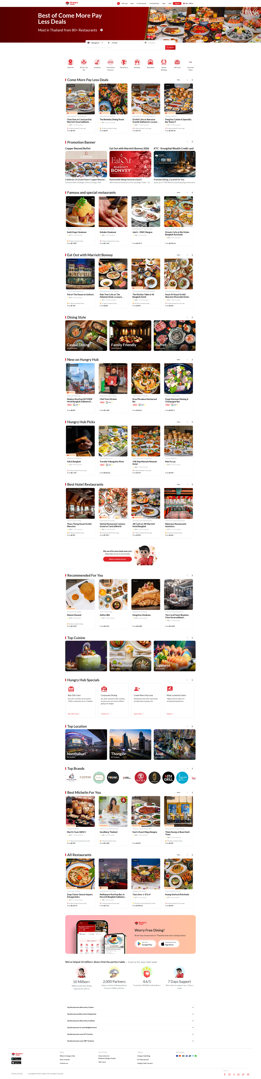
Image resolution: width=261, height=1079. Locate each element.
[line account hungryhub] (248, 1074)
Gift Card (124, 3)
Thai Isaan (70, 891)
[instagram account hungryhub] (229, 1074)
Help (163, 3)
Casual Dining (111, 396)
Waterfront (108, 458)
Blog (132, 3)
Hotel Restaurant (149, 116)
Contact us (64, 1063)
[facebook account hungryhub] (224, 1074)
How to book (65, 1059)
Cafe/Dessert (147, 229)
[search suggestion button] (118, 3)
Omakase (78, 229)
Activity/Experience (177, 612)
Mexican (70, 396)
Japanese (70, 229)
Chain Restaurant (145, 829)
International (71, 116)
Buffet (112, 116)
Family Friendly (142, 396)
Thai (68, 291)
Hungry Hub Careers (145, 1063)
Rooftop (77, 396)
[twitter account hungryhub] (234, 1074)
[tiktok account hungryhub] (243, 1074)
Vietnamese (169, 829)
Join (170, 3)
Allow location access (117, 559)
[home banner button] (101, 30)
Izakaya (143, 891)
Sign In (177, 3)
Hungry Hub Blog (143, 1056)
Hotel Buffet (81, 116)
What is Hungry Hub (67, 1056)
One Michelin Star (112, 829)
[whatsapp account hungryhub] (238, 1074)
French (69, 612)
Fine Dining (77, 612)
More (178, 80)
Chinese (168, 116)
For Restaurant (141, 3)
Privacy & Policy (17, 1074)
